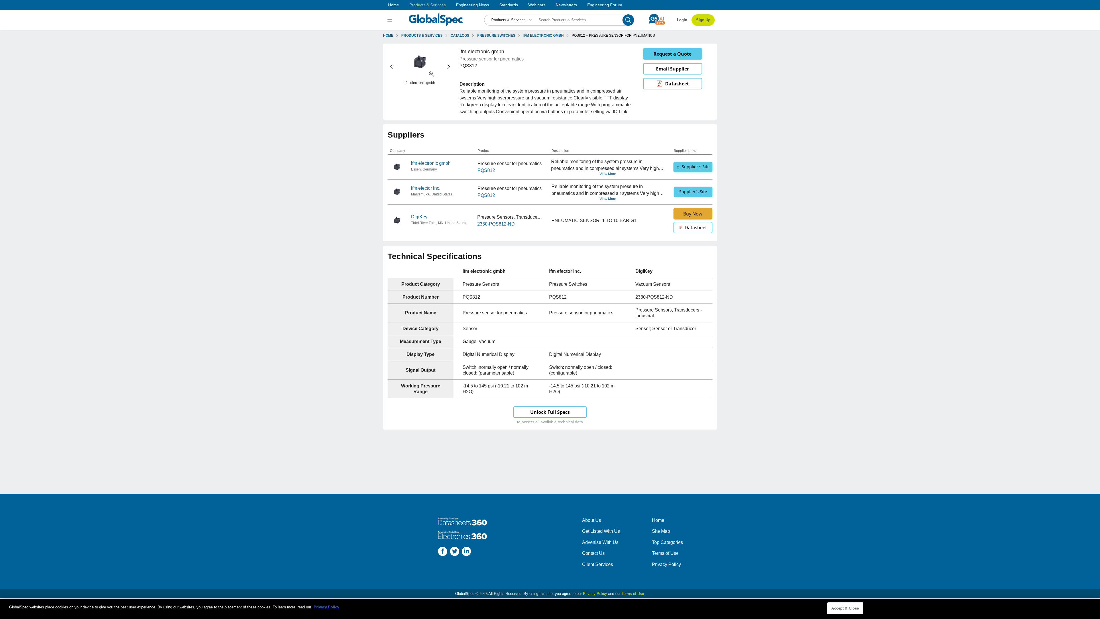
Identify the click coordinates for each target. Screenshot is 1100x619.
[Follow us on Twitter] (454, 552)
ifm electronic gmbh (431, 163)
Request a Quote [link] (672, 54)
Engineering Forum (604, 5)
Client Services (597, 564)
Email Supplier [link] (672, 69)
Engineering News (472, 5)
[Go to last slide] (391, 67)
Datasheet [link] (677, 84)
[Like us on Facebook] (442, 552)
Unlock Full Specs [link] (550, 412)
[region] (550, 609)
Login (682, 20)
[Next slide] (449, 67)
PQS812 (486, 170)
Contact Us (593, 553)
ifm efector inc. (425, 188)
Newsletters (566, 5)
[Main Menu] (390, 20)
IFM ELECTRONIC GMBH (543, 36)
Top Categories (667, 542)
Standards (508, 5)
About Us (591, 520)
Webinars (536, 5)
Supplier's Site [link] (696, 166)
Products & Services (427, 5)
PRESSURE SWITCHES (496, 36)
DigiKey (419, 216)
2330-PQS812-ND (496, 224)
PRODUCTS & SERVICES (422, 36)
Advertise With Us (600, 542)
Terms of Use (665, 553)
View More (608, 174)
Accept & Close (845, 608)
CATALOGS (460, 36)
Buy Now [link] (692, 214)
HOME (388, 36)
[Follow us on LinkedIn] (466, 552)
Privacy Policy (666, 564)
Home (393, 5)
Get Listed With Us (601, 531)
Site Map (661, 531)
